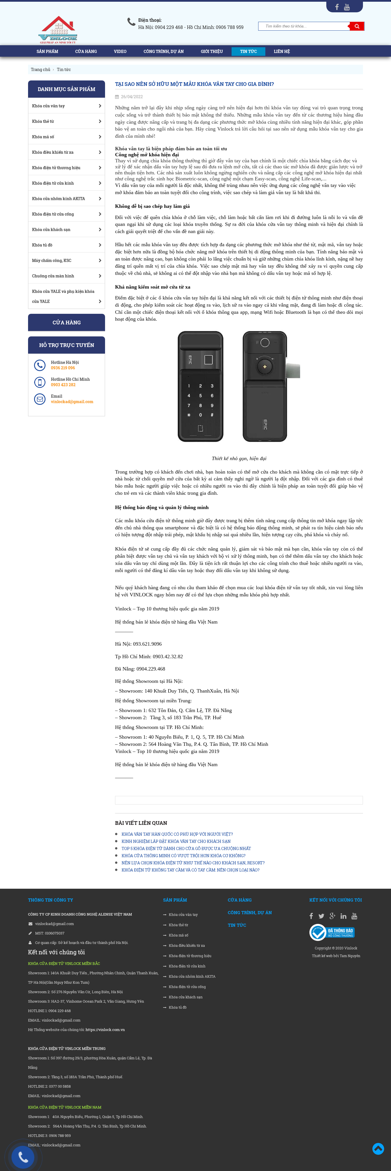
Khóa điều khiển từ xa (186, 945)
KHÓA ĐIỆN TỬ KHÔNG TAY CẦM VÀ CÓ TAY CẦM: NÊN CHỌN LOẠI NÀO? (191, 870)
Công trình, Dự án (164, 51)
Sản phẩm (47, 51)
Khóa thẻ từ (178, 925)
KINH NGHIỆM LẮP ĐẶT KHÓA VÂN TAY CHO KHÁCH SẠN (176, 841)
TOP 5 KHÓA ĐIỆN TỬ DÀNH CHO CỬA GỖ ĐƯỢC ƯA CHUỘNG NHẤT (186, 848)
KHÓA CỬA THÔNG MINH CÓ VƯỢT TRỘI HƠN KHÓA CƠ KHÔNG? (184, 855)
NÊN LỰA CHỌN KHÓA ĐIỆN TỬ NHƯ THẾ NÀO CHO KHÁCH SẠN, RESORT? (193, 863)
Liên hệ (282, 51)
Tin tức (248, 51)
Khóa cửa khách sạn (185, 997)
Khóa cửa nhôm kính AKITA (192, 976)
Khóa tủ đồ (177, 1007)
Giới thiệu (212, 51)
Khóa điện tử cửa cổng (187, 987)
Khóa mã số (178, 935)
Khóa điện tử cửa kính (187, 966)
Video (120, 51)
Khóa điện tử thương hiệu (189, 956)
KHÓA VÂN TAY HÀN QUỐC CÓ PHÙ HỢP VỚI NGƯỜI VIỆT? (177, 834)
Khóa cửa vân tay (183, 914)
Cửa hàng (86, 51)
